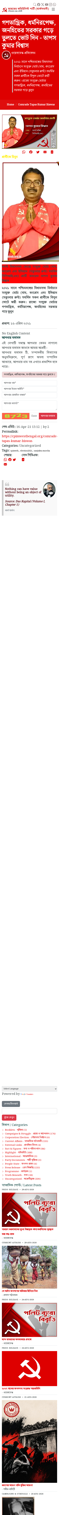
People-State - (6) (21, 1164)
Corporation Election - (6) (27, 1137)
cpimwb (14, 450)
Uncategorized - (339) (22, 1179)
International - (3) (21, 1156)
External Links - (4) (23, 1145)
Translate (29, 1094)
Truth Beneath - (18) (19, 1175)
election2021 (26, 450)
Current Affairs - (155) (26, 1141)
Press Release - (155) (22, 1168)
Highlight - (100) (18, 1153)
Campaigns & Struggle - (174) (30, 1134)
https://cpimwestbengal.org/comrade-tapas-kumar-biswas (30, 439)
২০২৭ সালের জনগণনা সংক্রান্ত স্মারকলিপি (21, 1389)
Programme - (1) (18, 1171)
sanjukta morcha (42, 450)
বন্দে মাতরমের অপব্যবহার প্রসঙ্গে (16, 1340)
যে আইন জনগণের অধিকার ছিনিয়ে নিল (20, 1291)
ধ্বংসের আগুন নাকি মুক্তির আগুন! (17, 1485)
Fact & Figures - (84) (25, 1149)
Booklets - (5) (16, 1130)
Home (10, 105)
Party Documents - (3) (23, 1160)
